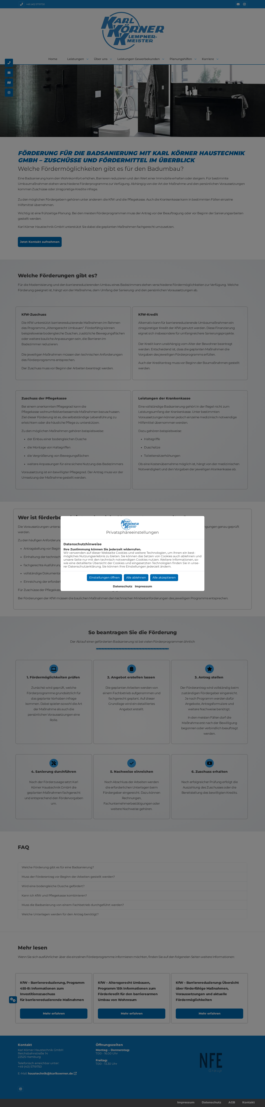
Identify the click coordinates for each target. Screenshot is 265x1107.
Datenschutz (122, 586)
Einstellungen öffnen (104, 577)
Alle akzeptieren (164, 577)
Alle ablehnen (136, 577)
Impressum (143, 586)
